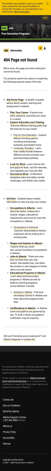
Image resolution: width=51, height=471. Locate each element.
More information (22, 11)
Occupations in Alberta (22, 208)
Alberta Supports (12, 339)
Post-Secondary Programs (15, 33)
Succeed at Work (19, 174)
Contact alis (8, 399)
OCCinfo (11, 198)
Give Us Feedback (11, 405)
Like (30, 18)
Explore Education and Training (27, 122)
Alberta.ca (7, 425)
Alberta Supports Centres (14, 416)
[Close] (47, 3)
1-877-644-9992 (10, 419)
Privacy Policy (9, 431)
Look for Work (17, 164)
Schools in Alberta (23, 292)
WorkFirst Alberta (11, 411)
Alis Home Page (15, 99)
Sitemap (6, 443)
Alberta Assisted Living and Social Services (23, 379)
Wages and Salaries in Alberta (26, 243)
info (7, 28)
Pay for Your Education (25, 135)
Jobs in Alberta (18, 256)
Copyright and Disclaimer (13, 459)
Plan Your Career (19, 112)
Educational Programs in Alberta (27, 272)
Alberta (7, 19)
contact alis (29, 339)
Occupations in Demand (26, 227)
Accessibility (8, 437)
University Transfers (24, 148)
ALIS (17, 19)
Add (23, 18)
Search (37, 18)
